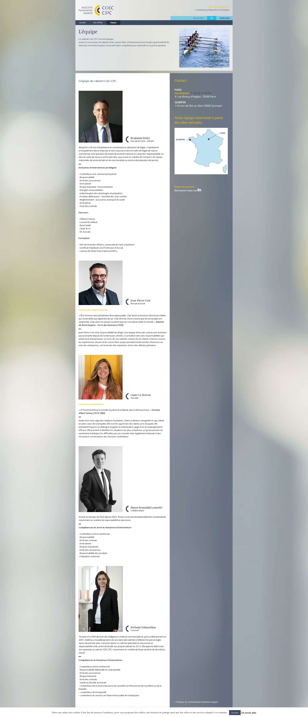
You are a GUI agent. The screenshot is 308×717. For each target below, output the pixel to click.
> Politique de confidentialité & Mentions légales (196, 702)
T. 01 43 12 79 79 (201, 93)
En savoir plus (248, 712)
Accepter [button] (235, 712)
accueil (82, 22)
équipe (113, 22)
